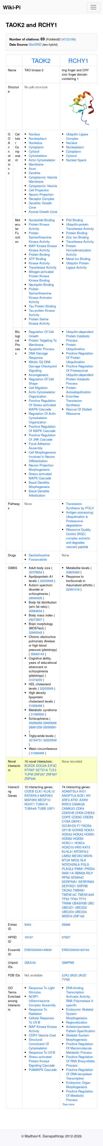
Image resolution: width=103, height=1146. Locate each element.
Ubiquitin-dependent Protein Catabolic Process (79, 336)
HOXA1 (89, 830)
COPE (66, 817)
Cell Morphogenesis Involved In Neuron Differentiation (42, 456)
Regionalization (76, 1022)
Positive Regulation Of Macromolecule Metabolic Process (79, 1048)
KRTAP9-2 (81, 851)
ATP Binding (37, 258)
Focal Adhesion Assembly (39, 445)
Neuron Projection (41, 194)
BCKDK (29, 765)
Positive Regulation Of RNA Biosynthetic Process (80, 1061)
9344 (27, 924)
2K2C (74, 975)
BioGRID (35, 44)
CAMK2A (78, 804)
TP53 (65, 899)
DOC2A (41, 765)
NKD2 (75, 860)
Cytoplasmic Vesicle (43, 185)
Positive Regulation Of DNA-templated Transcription (79, 1073)
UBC (91, 903)
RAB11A (68, 873)
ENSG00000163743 (75, 949)
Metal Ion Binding (78, 258)
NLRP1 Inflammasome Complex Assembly (42, 1000)
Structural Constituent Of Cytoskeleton (39, 1043)
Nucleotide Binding (42, 220)
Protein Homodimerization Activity (78, 250)
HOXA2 (67, 834)
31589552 (37, 714)
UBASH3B (79, 903)
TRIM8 (66, 903)
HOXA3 (78, 834)
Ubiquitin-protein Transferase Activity (80, 226)
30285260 (35, 722)
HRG (78, 847)
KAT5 (86, 847)
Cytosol (34, 151)
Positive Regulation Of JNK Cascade (42, 437)
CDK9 (80, 808)
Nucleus (34, 134)
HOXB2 (67, 838)
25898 (66, 924)
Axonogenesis (38, 374)
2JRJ (65, 975)
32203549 (46, 580)
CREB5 (88, 817)
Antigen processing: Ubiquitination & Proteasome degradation (80, 518)
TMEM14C (69, 894)
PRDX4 (90, 868)
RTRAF (29, 770)
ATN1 (74, 799)
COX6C (77, 817)
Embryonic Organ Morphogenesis (78, 1084)
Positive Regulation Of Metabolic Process (79, 1095)
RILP (89, 873)
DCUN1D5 (69, 825)
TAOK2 (41, 60)
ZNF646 (29, 778)
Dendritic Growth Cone (40, 205)
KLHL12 (49, 791)
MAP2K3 (46, 795)
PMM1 (79, 868)
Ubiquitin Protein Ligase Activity (77, 265)
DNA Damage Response (38, 355)
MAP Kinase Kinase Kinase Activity (43, 248)
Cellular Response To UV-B (41, 1020)
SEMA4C (77, 877)
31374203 (35, 679)
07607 (66, 937)
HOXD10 (68, 847)
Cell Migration (38, 387)
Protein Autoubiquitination (78, 389)
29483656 (50, 722)
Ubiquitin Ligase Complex (77, 136)
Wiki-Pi (12, 7)
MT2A (66, 860)
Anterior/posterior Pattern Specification (80, 1028)
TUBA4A (30, 808)
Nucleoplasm (38, 138)
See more (68, 1104)
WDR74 (67, 916)
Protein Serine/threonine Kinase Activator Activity (40, 295)
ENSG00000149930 (38, 949)
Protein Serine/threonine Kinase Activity (40, 237)
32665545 (35, 632)
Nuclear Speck (76, 160)
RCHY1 (78, 60)
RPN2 (66, 877)
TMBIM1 (79, 890)
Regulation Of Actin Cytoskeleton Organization (42, 417)
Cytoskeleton (38, 155)
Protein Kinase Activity (39, 226)
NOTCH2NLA (71, 864)
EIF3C (52, 765)
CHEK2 (89, 812)
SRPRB (82, 886)
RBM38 (80, 873)
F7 (78, 825)
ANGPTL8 (69, 795)
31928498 (35, 705)
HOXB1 (89, 834)
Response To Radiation (38, 1011)
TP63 (74, 899)
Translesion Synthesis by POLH (80, 505)
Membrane (36, 164)
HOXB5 (78, 838)
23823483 (73, 572)
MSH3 (88, 855)
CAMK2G (68, 808)
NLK (83, 860)
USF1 (51, 808)
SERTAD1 (69, 886)
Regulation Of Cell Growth (41, 333)
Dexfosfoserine (39, 555)
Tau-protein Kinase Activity (42, 312)
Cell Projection (39, 190)
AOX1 (81, 795)
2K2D (82, 975)
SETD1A (42, 770)
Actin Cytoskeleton (42, 160)
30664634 (35, 611)
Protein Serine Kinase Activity (39, 321)
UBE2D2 (81, 907)
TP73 (82, 899)
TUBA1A (42, 804)
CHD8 (79, 812)
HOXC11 (68, 843)
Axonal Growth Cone (43, 211)
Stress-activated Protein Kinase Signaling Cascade (42, 1061)
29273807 (35, 619)
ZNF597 (51, 774)
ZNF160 (78, 916)
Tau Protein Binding (42, 306)
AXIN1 (83, 799)
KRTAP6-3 (31, 795)
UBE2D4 (81, 911)
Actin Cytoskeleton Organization (42, 394)
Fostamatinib (38, 559)
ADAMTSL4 (70, 791)
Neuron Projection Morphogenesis (41, 467)
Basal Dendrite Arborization (39, 493)
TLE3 (52, 770)
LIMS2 (66, 855)
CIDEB (29, 791)
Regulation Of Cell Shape (41, 381)
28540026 (35, 598)
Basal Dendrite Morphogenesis (39, 484)
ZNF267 (39, 774)
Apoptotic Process (41, 349)
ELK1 (39, 791)
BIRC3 (66, 804)
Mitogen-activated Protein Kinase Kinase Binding (41, 275)
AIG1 (82, 791)
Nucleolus (35, 142)
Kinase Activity (39, 263)
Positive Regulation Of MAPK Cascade (42, 428)
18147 (28, 937)
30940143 (37, 654)
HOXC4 (79, 843)
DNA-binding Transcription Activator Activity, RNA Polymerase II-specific (80, 996)
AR (88, 795)
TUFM (28, 774)
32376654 (35, 572)
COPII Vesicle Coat (42, 1035)
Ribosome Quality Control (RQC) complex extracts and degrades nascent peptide (78, 538)
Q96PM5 (68, 962)
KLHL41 (67, 851)
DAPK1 (76, 821)
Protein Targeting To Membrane (43, 342)
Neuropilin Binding (41, 284)
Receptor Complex (41, 198)
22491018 (73, 589)
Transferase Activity (43, 267)
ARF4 (66, 799)
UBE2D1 (68, 907)
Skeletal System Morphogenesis (77, 1037)
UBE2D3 (68, 911)
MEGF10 (44, 799)
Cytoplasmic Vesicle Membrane (43, 179)
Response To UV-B (42, 1052)
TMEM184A (86, 894)
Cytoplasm (36, 147)
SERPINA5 (86, 881)
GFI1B (66, 830)
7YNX (66, 979)
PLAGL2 (68, 868)
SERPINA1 (69, 881)
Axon (32, 168)
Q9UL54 (30, 962)
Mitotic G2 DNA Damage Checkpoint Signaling (43, 366)
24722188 (68, 39)
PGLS (85, 864)
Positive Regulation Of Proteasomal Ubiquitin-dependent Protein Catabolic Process (79, 375)
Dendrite (34, 173)
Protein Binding (39, 254)
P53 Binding (74, 220)
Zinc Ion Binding (77, 237)
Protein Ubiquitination (75, 346)
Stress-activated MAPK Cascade (40, 475)
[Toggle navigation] (93, 7)
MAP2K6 (30, 799)
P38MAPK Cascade (43, 1069)
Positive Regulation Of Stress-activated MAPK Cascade (42, 404)
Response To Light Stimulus (42, 989)
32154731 (35, 740)
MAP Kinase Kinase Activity (43, 1028)
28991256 (35, 727)
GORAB (77, 830)
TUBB (42, 808)
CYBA (66, 821)
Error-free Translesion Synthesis (74, 400)
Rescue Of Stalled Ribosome (79, 411)
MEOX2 (77, 855)
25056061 (50, 727)
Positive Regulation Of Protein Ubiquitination (79, 357)
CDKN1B (68, 812)
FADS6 (86, 825)
